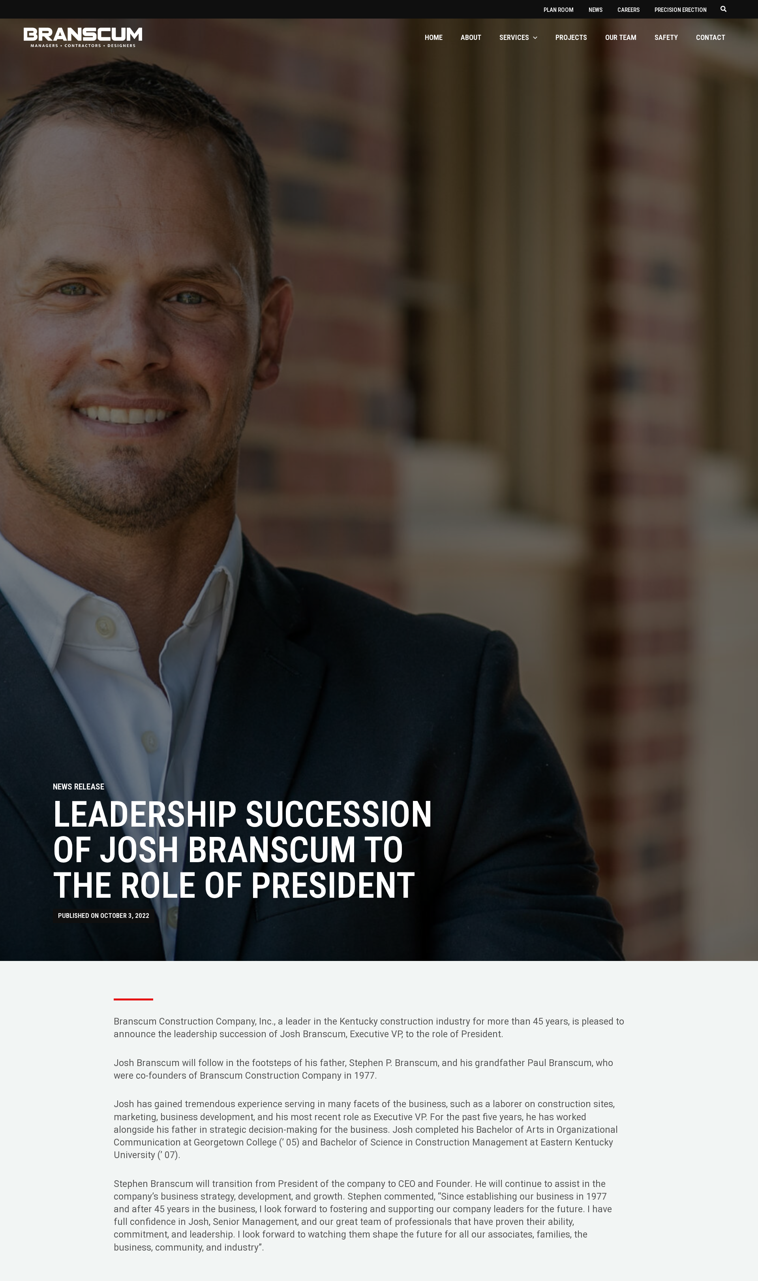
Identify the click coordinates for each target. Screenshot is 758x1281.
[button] (723, 10)
